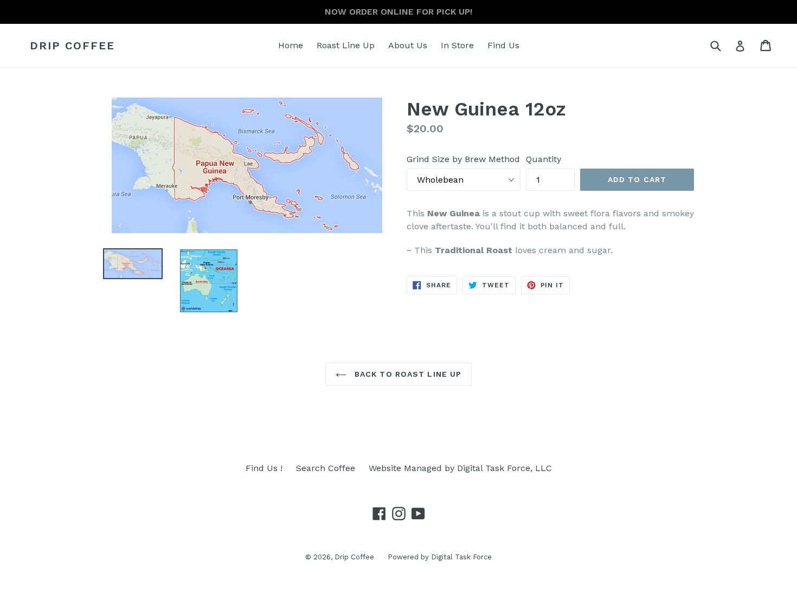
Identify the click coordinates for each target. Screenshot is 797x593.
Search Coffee (325, 468)
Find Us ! (264, 468)
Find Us (503, 45)
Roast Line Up (346, 45)
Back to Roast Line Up (407, 374)
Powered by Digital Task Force (440, 557)
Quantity (543, 159)
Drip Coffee (72, 45)
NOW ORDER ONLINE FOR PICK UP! (398, 12)
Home (290, 45)
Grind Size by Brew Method (463, 159)
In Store (457, 45)
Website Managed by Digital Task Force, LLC (460, 468)
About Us (407, 45)
